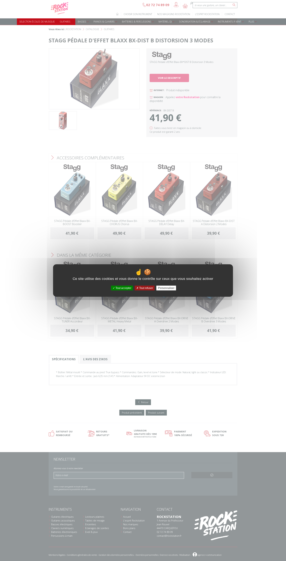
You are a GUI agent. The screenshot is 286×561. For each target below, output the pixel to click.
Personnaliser (166, 288)
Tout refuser (146, 288)
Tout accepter (123, 288)
